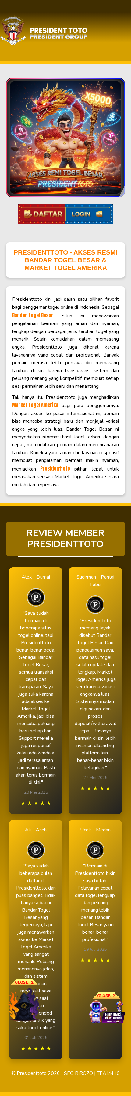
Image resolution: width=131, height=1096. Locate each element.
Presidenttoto (55, 468)
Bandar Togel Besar (32, 315)
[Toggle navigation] (124, 30)
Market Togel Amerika (35, 405)
